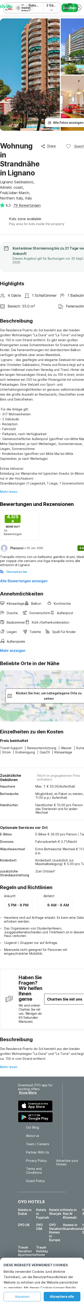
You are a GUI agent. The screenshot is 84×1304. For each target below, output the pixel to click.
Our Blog (32, 1127)
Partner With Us (37, 1152)
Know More (28, 1092)
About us (32, 1136)
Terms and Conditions (34, 1170)
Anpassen (22, 1296)
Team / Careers (37, 1144)
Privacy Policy (36, 1160)
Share (51, 146)
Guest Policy (35, 1181)
